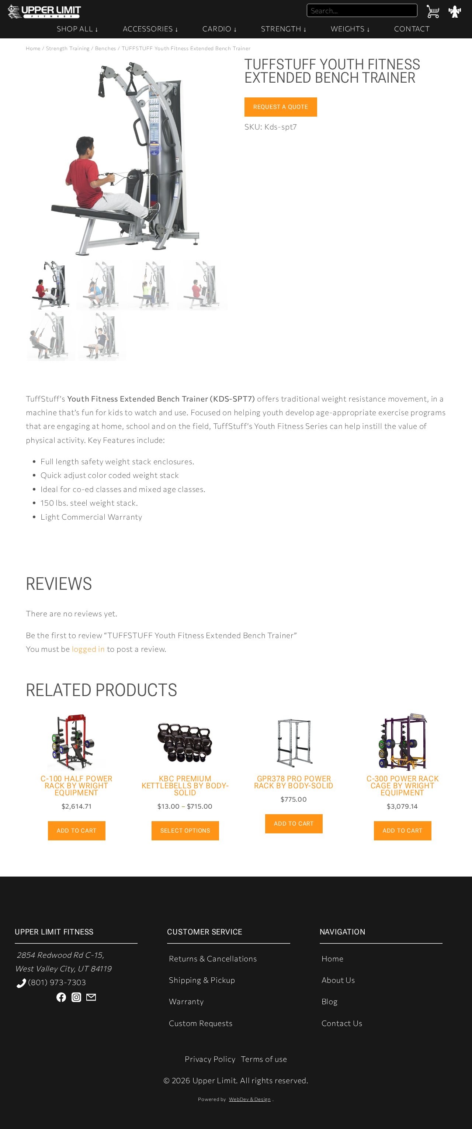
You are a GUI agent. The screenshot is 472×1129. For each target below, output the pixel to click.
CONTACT (412, 28)
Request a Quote (280, 106)
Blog (330, 1001)
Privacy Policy (210, 1058)
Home (33, 48)
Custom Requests (200, 1023)
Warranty (186, 1001)
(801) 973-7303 (56, 982)
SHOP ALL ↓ (78, 28)
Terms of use (264, 1058)
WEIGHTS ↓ (350, 28)
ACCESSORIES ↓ (150, 28)
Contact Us (342, 1023)
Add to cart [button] (77, 830)
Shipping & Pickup (202, 979)
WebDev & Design (250, 1099)
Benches (106, 48)
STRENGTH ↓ (284, 28)
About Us (338, 979)
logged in (88, 648)
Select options (185, 830)
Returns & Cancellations (213, 958)
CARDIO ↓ (219, 28)
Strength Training (68, 48)
